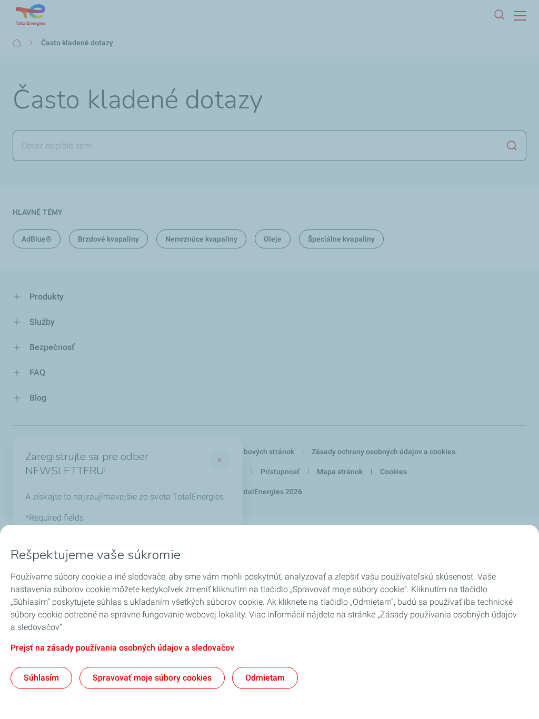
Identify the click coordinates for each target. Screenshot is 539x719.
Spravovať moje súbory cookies (152, 678)
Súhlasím (41, 678)
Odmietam (265, 678)
